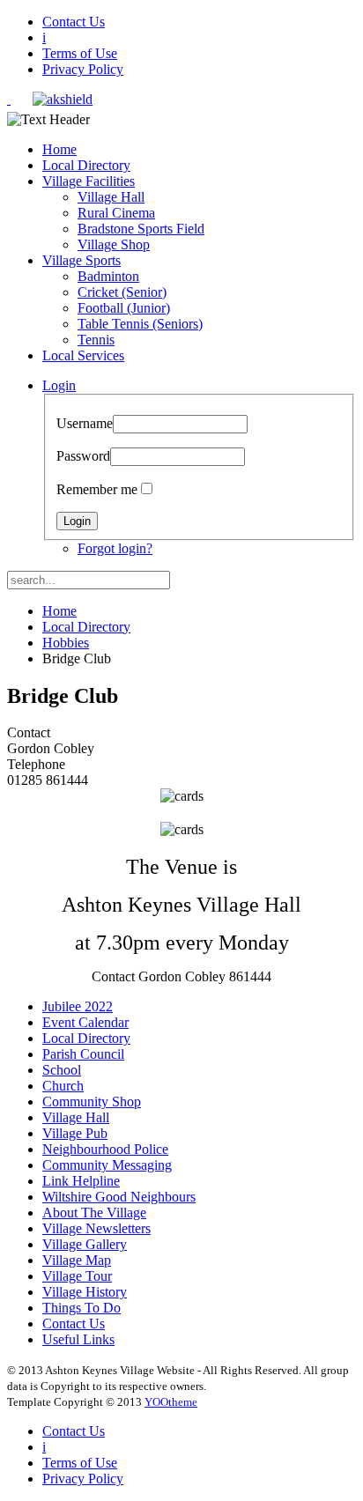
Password (83, 455)
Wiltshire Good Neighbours (119, 1196)
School (61, 1069)
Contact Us (73, 21)
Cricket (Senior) (122, 292)
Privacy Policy (82, 69)
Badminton (108, 276)
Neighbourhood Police (105, 1149)
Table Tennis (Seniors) (140, 323)
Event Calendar (85, 1022)
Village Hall (111, 196)
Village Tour (77, 1275)
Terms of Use (79, 53)
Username (84, 423)
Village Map (76, 1260)
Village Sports (81, 260)
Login (59, 385)
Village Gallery (84, 1244)
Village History (84, 1291)
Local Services (83, 355)
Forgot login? (115, 548)
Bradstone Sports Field (141, 228)
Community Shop (91, 1101)
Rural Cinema (116, 212)
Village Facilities (88, 181)
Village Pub (74, 1133)
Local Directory (86, 165)
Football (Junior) (124, 307)
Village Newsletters (96, 1228)
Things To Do (81, 1307)
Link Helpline (81, 1180)
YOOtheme (170, 1402)
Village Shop (114, 244)
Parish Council (83, 1053)
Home (59, 149)
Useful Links (78, 1339)
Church (63, 1085)
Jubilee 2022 (77, 1006)
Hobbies (65, 642)
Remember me (96, 489)
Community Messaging (107, 1164)
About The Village (94, 1212)
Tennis (96, 339)
